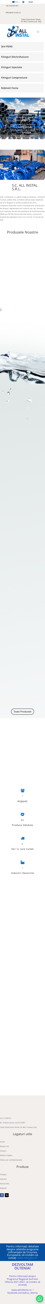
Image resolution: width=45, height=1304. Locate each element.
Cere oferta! (16, 752)
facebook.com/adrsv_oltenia (22, 1292)
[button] (39, 1040)
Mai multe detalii (22, 127)
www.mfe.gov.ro (27, 1258)
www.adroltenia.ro (22, 1289)
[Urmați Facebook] (2, 1195)
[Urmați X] (7, 1195)
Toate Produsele (22, 711)
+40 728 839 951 (12, 6)
